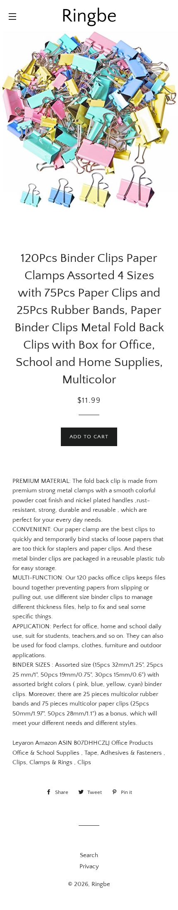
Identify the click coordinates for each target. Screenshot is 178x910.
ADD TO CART (89, 437)
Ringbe (100, 884)
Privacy (89, 866)
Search (89, 855)
